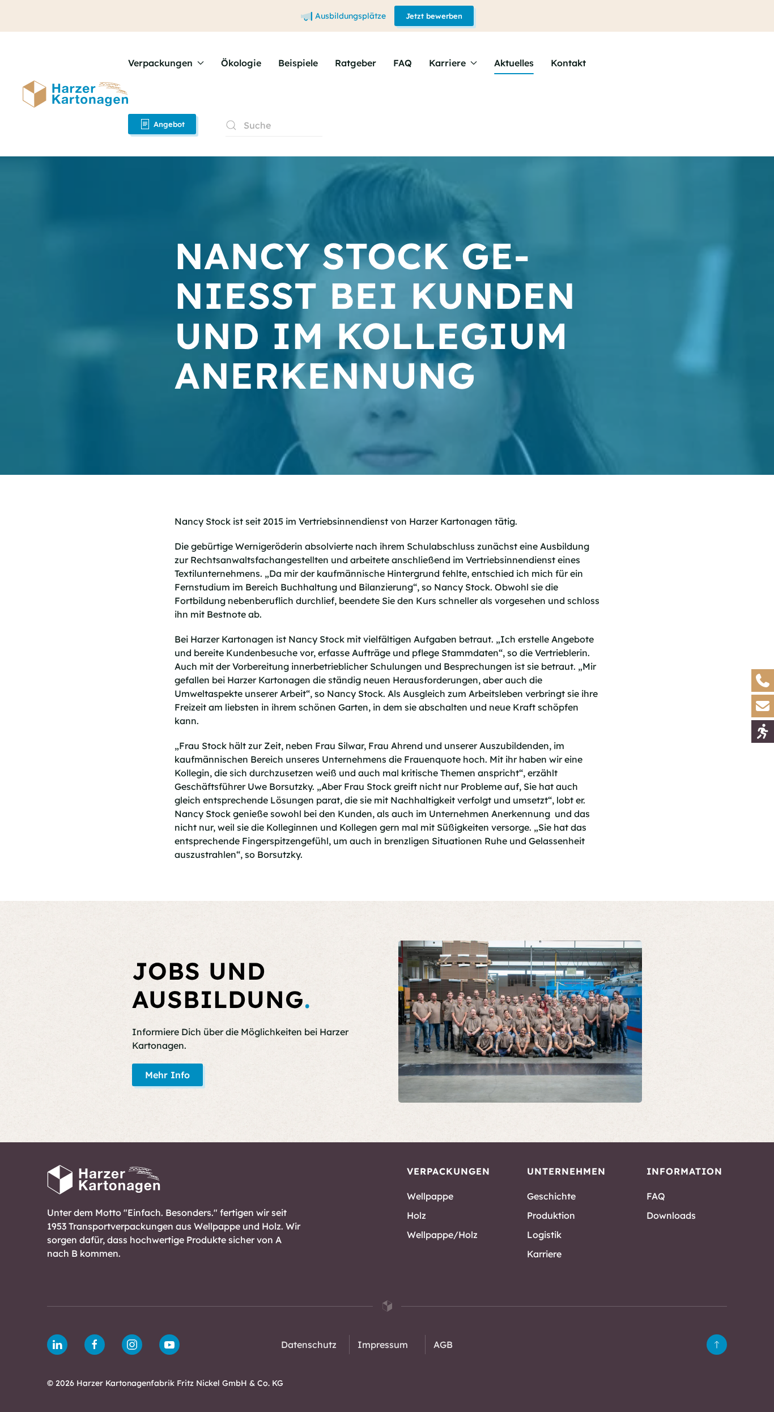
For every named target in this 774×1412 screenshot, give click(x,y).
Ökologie (241, 63)
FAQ (402, 63)
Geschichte (551, 1196)
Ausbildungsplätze (350, 16)
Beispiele (298, 63)
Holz (416, 1215)
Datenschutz (309, 1344)
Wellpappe (430, 1196)
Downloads (671, 1215)
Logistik (544, 1234)
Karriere (544, 1254)
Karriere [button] (447, 63)
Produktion (551, 1215)
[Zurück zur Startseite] (75, 94)
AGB (443, 1344)
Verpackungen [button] (160, 63)
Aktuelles (514, 63)
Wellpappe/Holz (442, 1234)
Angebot (169, 124)
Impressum (383, 1344)
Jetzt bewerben (434, 15)
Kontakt (568, 63)
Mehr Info (167, 1075)
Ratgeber (355, 63)
